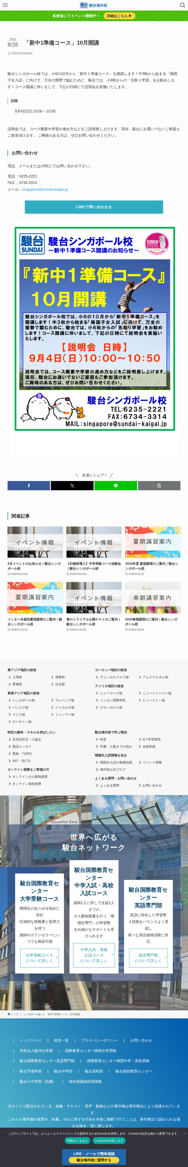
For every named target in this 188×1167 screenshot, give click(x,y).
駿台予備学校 (31, 1071)
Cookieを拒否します (109, 1140)
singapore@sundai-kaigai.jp (45, 189)
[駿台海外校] (94, 5)
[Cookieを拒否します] (184, 1133)
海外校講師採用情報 (85, 1081)
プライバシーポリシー (99, 1040)
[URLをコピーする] (159, 485)
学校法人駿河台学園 (36, 1051)
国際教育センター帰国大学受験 (90, 1051)
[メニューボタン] (5, 5)
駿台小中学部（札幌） (38, 1081)
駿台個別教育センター (134, 1071)
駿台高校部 (94, 1071)
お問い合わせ (141, 1040)
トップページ (31, 1040)
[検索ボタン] (182, 5)
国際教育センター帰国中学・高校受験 (118, 1061)
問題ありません (77, 1140)
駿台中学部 (63, 1071)
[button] (29, 485)
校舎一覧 (61, 1040)
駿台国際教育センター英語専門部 (47, 1061)
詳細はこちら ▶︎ (119, 16)
